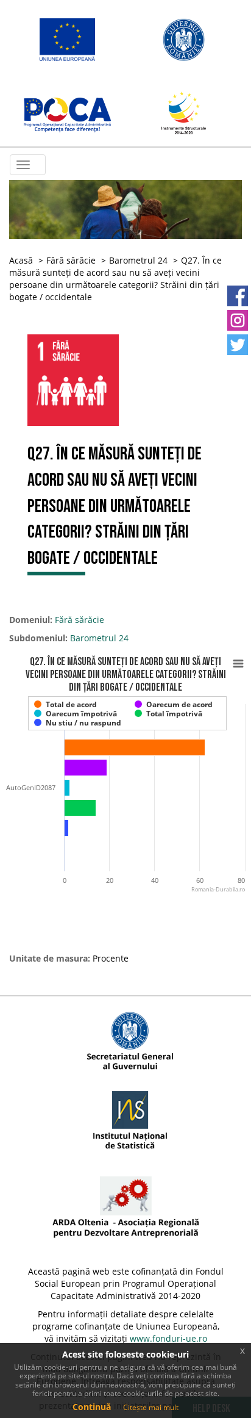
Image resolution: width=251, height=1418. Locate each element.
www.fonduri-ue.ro (168, 1338)
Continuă (91, 1407)
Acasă (21, 260)
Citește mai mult (151, 1407)
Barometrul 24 (138, 260)
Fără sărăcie (71, 260)
